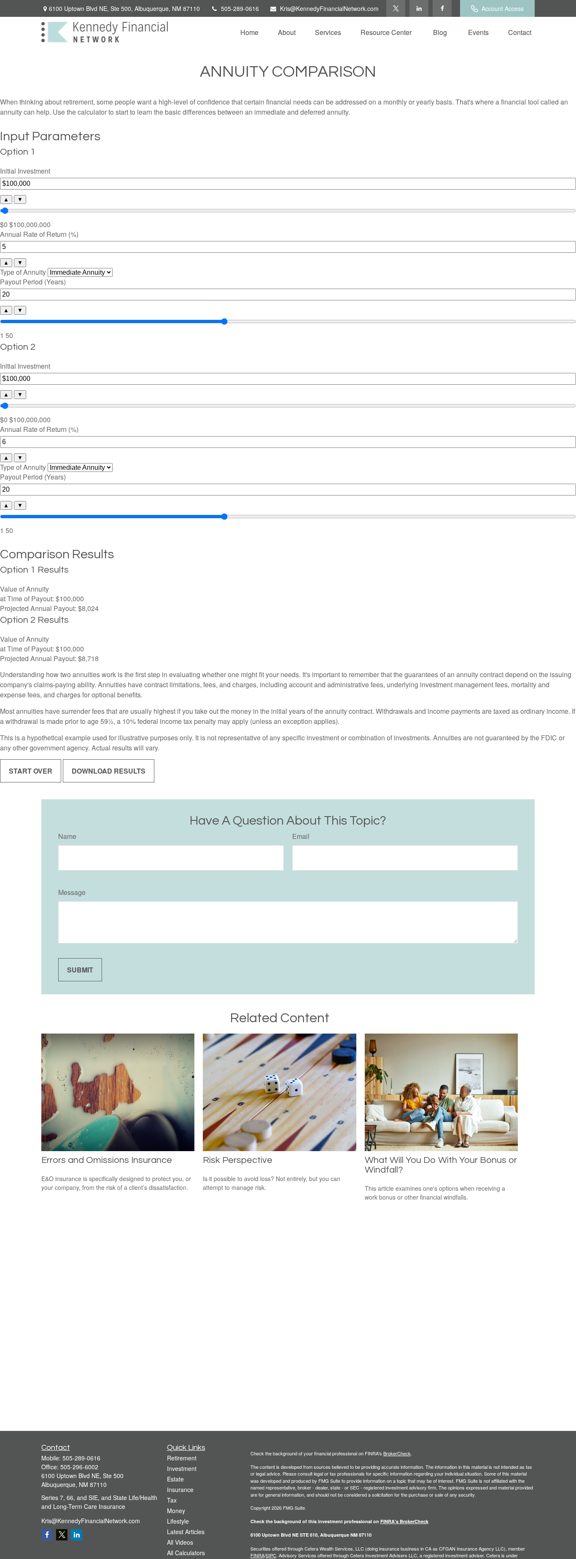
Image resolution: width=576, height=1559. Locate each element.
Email (301, 836)
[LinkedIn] (418, 8)
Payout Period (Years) (33, 282)
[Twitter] (395, 8)
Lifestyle (178, 1521)
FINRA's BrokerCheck (404, 1521)
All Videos (180, 1542)
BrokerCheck (397, 1453)
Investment (181, 1468)
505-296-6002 (79, 1467)
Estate (175, 1479)
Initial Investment (25, 171)
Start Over (30, 771)
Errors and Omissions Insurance (106, 1160)
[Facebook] (442, 8)
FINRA (257, 1555)
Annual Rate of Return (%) (39, 234)
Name (67, 836)
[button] (249, 31)
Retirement (181, 1458)
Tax (172, 1500)
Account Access (503, 8)
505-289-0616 (240, 8)
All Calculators (186, 1552)
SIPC (271, 1555)
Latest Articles (186, 1531)
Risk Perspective (237, 1160)
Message (72, 892)
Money (176, 1510)
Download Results (108, 771)
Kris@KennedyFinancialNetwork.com (329, 8)
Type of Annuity (23, 272)
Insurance (180, 1489)
